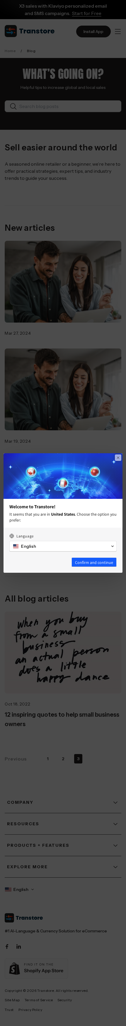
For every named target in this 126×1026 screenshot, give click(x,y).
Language (25, 536)
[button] (63, 546)
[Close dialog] (118, 457)
